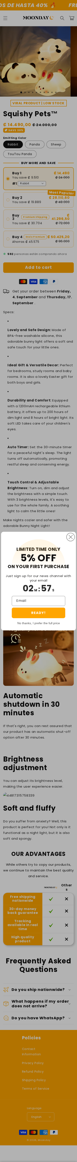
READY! (38, 612)
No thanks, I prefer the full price (38, 623)
